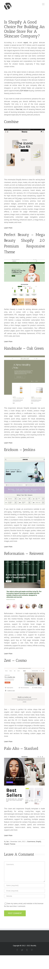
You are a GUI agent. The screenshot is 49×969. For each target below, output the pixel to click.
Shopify (38, 841)
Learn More (8, 228)
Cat (7, 841)
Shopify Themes (9, 844)
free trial (19, 109)
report (25, 42)
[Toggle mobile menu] (43, 4)
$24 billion (24, 90)
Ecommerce (31, 841)
